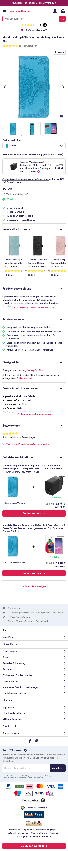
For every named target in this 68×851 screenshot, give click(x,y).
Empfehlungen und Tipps (15, 693)
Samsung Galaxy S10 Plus (30, 370)
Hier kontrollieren (28, 378)
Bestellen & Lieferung (13, 663)
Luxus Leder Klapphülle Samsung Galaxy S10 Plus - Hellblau (14, 263)
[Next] (62, 87)
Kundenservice (9, 651)
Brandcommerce (10, 733)
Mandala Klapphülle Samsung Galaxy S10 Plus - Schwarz (37, 263)
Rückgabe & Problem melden (17, 675)
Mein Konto (55, 11)
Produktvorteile (13, 319)
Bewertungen (11, 426)
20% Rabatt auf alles (23, 2)
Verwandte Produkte (16, 229)
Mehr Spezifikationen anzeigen (35, 414)
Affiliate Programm (12, 719)
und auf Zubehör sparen (33, 181)
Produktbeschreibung (16, 289)
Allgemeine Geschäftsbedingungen (20, 687)
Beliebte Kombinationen (18, 457)
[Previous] (6, 87)
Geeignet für (11, 362)
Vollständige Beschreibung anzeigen (35, 307)
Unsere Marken (10, 681)
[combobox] (34, 19)
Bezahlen (7, 669)
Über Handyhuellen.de (13, 713)
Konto (5, 657)
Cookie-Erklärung (39, 833)
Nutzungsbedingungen (35, 778)
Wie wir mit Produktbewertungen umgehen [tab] (28, 444)
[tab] (34, 228)
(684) (47, 271)
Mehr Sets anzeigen (35, 586)
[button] (34, 145)
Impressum (8, 707)
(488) (24, 271)
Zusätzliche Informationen (20, 388)
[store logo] (23, 11)
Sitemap (54, 833)
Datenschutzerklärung (18, 833)
